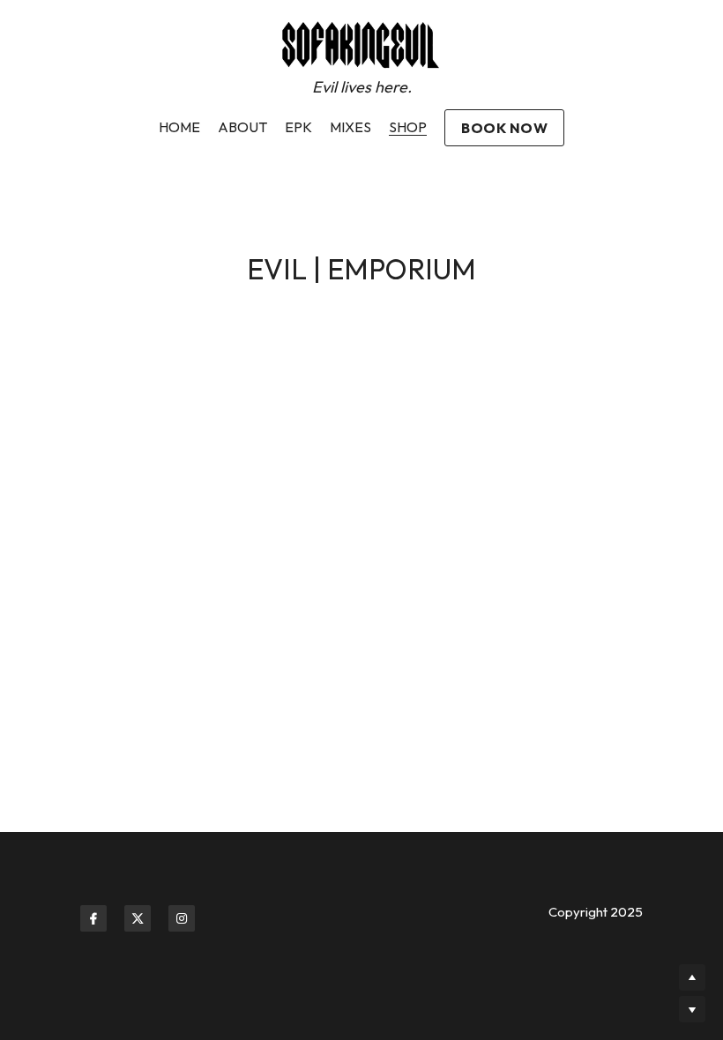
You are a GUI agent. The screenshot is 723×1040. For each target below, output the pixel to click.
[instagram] (181, 918)
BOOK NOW (504, 128)
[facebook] (93, 918)
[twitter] (137, 918)
